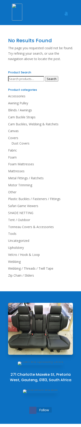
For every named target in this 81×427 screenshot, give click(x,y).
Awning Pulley (18, 103)
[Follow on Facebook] (32, 410)
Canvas (13, 131)
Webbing (14, 261)
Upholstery (16, 247)
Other (12, 192)
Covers (13, 138)
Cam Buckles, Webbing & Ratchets (33, 124)
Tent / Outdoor (19, 220)
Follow (44, 410)
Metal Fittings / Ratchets (26, 178)
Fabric (12, 150)
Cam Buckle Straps (22, 117)
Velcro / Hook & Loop (24, 254)
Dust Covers (20, 143)
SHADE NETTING (20, 213)
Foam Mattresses (21, 164)
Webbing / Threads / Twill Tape (30, 268)
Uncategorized (18, 240)
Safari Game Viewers (23, 206)
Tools (12, 233)
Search (51, 79)
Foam (12, 157)
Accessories (16, 96)
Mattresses (16, 171)
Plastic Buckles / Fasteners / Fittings (34, 199)
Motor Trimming (20, 185)
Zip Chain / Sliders (21, 275)
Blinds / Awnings (20, 110)
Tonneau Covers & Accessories (31, 227)
